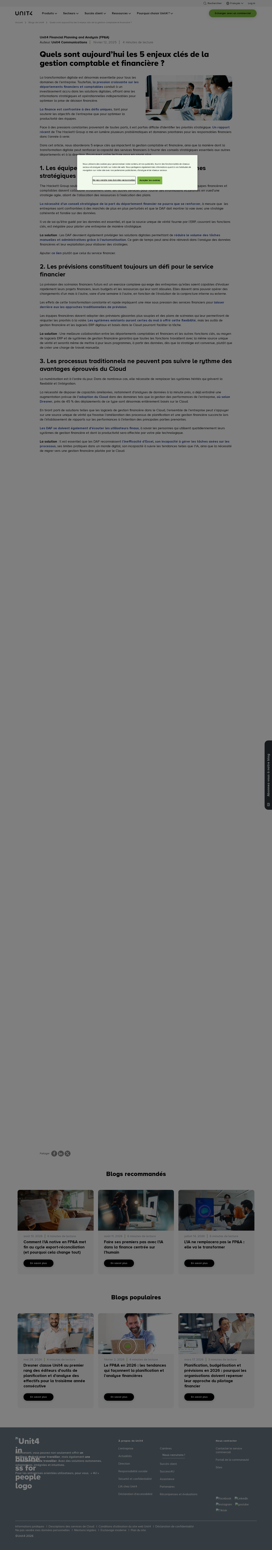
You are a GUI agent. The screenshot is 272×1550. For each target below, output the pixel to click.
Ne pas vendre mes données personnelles (114, 180)
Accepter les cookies (150, 180)
